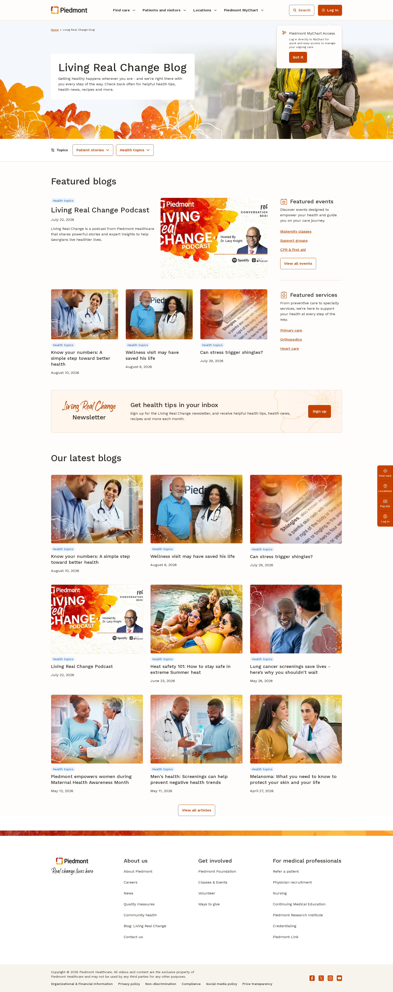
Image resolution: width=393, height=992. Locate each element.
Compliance (191, 984)
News (128, 893)
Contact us (133, 937)
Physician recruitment (292, 882)
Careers (130, 882)
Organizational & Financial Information (82, 984)
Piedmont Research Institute (298, 915)
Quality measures (139, 904)
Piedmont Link (285, 937)
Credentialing (284, 926)
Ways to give (209, 904)
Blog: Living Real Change (145, 926)
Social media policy (221, 984)
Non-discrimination (160, 984)
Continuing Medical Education (299, 904)
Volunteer (206, 893)
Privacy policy (129, 984)
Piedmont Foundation (217, 871)
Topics (62, 150)
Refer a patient (286, 871)
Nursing (280, 893)
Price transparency (257, 984)
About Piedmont (138, 871)
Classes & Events (212, 882)
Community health (140, 915)
